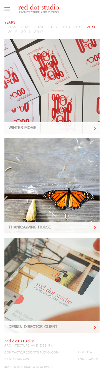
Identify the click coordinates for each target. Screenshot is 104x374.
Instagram (88, 359)
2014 (26, 32)
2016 (92, 27)
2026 (13, 27)
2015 (13, 32)
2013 (39, 32)
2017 (78, 27)
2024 (39, 27)
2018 (65, 27)
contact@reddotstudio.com (31, 352)
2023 (52, 27)
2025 (26, 27)
